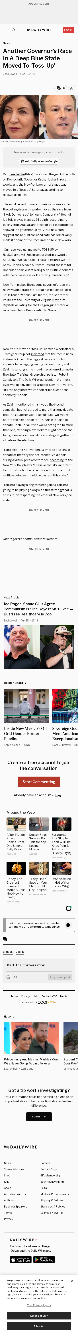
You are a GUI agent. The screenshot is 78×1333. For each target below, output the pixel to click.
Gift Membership (50, 1175)
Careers (45, 1163)
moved (56, 300)
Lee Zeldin (16, 174)
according (52, 189)
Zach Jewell (10, 73)
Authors (9, 1200)
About (7, 1187)
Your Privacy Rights (52, 1181)
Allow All (39, 1326)
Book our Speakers (15, 1206)
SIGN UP (68, 29)
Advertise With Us (15, 1194)
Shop (7, 1175)
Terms (8, 1212)
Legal (43, 1187)
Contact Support (50, 1169)
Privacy (8, 1218)
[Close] (72, 1281)
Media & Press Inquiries (54, 1194)
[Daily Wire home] (39, 30)
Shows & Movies (14, 1169)
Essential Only (39, 1315)
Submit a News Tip (51, 1212)
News (7, 1163)
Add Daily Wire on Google (41, 161)
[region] (39, 1304)
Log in (59, 795)
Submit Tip (39, 1116)
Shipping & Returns (51, 1200)
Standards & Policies (52, 1206)
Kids (6, 1181)
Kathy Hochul (47, 179)
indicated (37, 354)
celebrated (43, 254)
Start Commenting (39, 782)
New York (31, 184)
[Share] (71, 88)
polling (7, 225)
